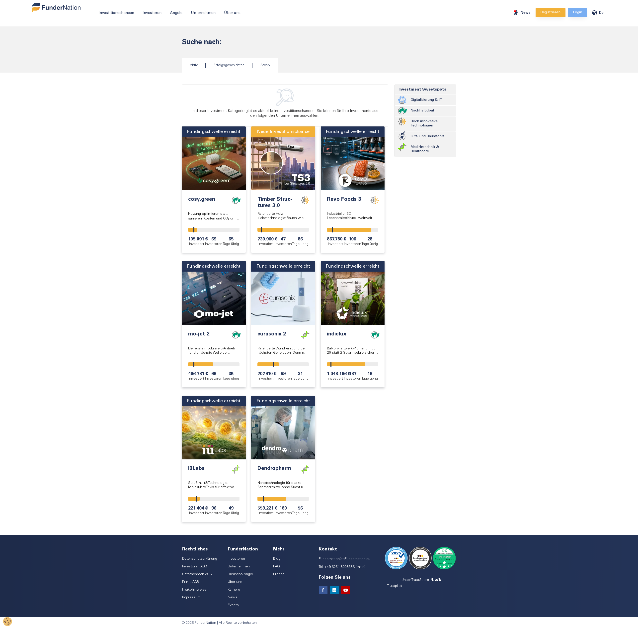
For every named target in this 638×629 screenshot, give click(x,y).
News (525, 13)
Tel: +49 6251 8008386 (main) (342, 567)
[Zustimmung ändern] (7, 622)
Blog (276, 559)
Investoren (152, 13)
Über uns (232, 13)
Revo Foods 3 (344, 199)
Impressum (191, 597)
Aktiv (194, 65)
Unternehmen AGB (197, 574)
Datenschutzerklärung (199, 559)
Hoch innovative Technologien (424, 123)
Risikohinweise (194, 590)
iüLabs (196, 468)
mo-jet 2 (199, 334)
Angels (176, 13)
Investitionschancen (116, 13)
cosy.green (201, 199)
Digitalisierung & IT (426, 100)
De (601, 13)
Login (577, 12)
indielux (336, 334)
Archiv (265, 65)
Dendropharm (274, 468)
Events (233, 605)
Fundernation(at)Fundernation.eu (344, 559)
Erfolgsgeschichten (229, 65)
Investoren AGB (194, 566)
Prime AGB (190, 582)
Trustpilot (394, 586)
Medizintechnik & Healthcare (424, 149)
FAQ (276, 566)
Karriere (234, 590)
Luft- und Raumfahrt (427, 136)
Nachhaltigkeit (422, 110)
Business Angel (240, 574)
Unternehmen (203, 13)
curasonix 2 (271, 334)
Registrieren (550, 12)
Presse (278, 574)
